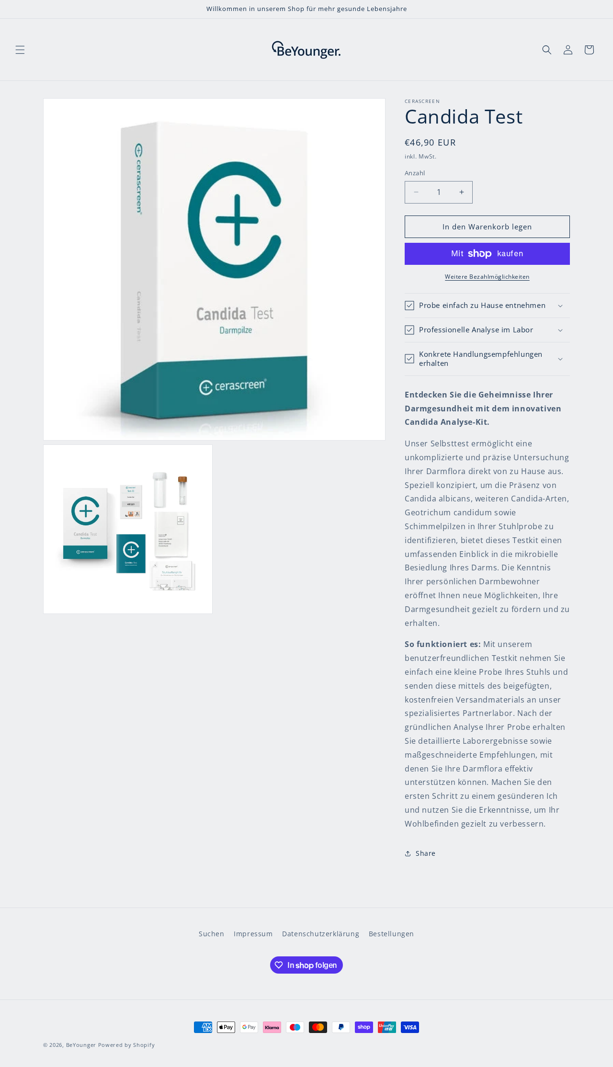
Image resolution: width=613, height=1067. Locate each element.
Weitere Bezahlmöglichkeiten (487, 276)
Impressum (253, 933)
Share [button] (426, 853)
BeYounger (81, 1044)
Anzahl (415, 173)
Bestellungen (391, 933)
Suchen (212, 933)
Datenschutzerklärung (320, 933)
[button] (20, 49)
